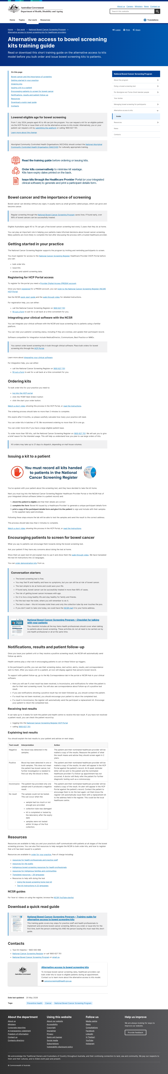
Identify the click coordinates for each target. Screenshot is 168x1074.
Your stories (118, 98)
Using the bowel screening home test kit (34, 882)
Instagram (90, 1043)
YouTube (89, 1040)
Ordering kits (16, 84)
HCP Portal (39, 348)
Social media (52, 1040)
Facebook (90, 1031)
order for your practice (41, 854)
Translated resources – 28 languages (28, 874)
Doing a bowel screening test (125, 86)
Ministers (139, 6)
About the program (121, 80)
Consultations (92, 1027)
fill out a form (18, 312)
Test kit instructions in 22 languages (32, 885)
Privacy (50, 1034)
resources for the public (22, 863)
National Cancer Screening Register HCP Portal (47, 723)
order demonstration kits (26, 563)
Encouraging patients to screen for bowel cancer (32, 91)
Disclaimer (51, 1031)
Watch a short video (16, 406)
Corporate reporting (16, 1027)
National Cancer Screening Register (54, 256)
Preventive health (34, 1003)
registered (26, 289)
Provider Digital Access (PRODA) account (58, 283)
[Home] (35, 8)
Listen (118, 30)
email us (55, 957)
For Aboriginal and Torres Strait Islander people (131, 92)
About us (121, 6)
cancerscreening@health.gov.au (58, 981)
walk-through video (51, 297)
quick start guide (28, 297)
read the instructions (72, 406)
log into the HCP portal (22, 393)
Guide (118, 116)
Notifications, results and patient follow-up (29, 95)
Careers (130, 6)
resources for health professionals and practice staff (35, 860)
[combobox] (132, 11)
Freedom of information (18, 1034)
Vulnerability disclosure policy (60, 1047)
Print (128, 30)
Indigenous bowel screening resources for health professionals (39, 867)
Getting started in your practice (25, 80)
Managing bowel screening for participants (130, 104)
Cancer (48, 1003)
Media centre (91, 1021)
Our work (32, 20)
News (146, 6)
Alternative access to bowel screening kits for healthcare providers (37, 32)
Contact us (155, 6)
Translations (152, 20)
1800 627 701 (59, 308)
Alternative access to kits (123, 110)
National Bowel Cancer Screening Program (47, 29)
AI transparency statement (19, 1031)
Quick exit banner (54, 1037)
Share (137, 30)
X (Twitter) (90, 1037)
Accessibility (52, 1024)
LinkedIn (89, 1034)
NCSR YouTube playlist (64, 897)
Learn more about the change (24, 132)
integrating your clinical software (38, 357)
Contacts (15, 106)
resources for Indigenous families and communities (34, 871)
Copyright (51, 1027)
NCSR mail (68, 608)
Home (12, 20)
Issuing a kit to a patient (21, 87)
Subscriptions (53, 1043)
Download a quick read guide (24, 102)
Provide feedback (135, 1032)
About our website (55, 1021)
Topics (22, 20)
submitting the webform (46, 128)
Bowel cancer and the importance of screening (31, 76)
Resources (45, 20)
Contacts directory (16, 1040)
